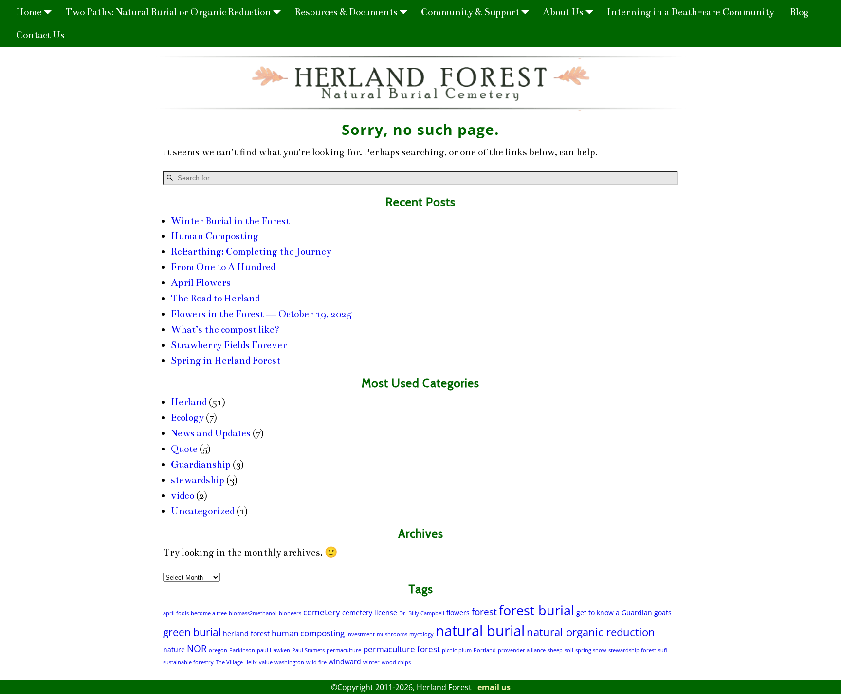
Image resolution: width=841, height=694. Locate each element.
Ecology (187, 417)
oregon (218, 650)
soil (569, 650)
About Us (563, 12)
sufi (662, 650)
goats (663, 612)
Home (29, 12)
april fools (176, 613)
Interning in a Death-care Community (690, 12)
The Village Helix (236, 662)
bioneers (290, 613)
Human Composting (214, 236)
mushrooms (392, 634)
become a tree (209, 613)
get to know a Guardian (614, 612)
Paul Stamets (308, 650)
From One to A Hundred (223, 267)
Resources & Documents (346, 12)
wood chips (396, 662)
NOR (197, 648)
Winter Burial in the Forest (230, 220)
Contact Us (40, 34)
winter (371, 662)
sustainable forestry (188, 662)
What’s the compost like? (225, 329)
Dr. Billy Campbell (421, 613)
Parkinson (242, 650)
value (266, 662)
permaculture (344, 650)
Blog (799, 12)
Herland (189, 402)
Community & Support (470, 12)
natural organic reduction (591, 631)
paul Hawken (273, 650)
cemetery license (369, 612)
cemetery (321, 612)
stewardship (197, 480)
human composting (308, 632)
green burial (192, 632)
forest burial (536, 610)
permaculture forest (401, 649)
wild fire (316, 662)
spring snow (590, 650)
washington (289, 662)
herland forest (246, 633)
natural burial (480, 630)
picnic (449, 650)
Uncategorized (203, 511)
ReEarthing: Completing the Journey (251, 251)
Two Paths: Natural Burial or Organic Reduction (168, 12)
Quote (184, 448)
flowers (458, 612)
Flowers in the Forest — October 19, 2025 (261, 313)
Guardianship (201, 464)
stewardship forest (632, 650)
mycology (421, 634)
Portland (485, 650)
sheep (555, 650)
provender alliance (522, 650)
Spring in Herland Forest (225, 360)
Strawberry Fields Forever (229, 345)
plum (465, 650)
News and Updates (211, 433)
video (182, 495)
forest (484, 611)
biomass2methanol (253, 613)
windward (345, 661)
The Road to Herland (215, 298)
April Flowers (201, 282)
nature (174, 649)
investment (361, 634)
